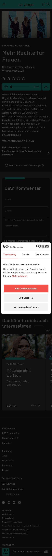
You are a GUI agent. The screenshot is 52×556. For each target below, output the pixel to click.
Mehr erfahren (19, 276)
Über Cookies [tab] (42, 254)
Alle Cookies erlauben (26, 288)
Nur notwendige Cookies (26, 307)
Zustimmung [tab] (9, 254)
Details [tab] (25, 254)
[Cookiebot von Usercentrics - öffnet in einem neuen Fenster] (37, 246)
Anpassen (24, 298)
